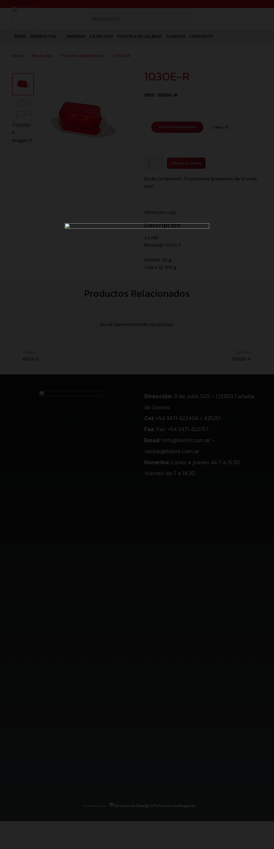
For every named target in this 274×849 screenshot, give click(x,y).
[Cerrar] (262, 12)
